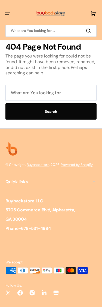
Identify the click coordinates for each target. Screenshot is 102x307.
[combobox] (51, 31)
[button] (8, 14)
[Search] (89, 31)
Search (51, 111)
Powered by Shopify (77, 164)
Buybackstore (38, 164)
